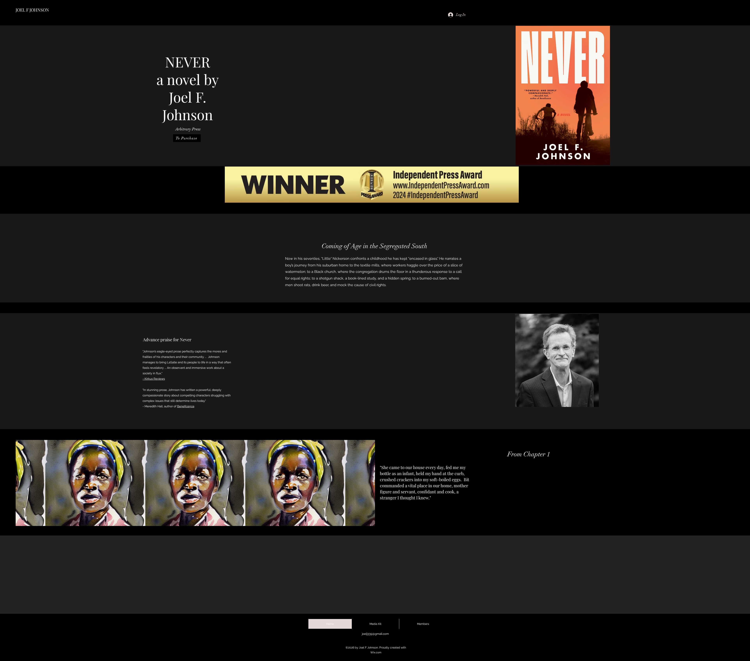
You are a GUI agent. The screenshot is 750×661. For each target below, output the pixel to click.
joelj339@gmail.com (375, 634)
